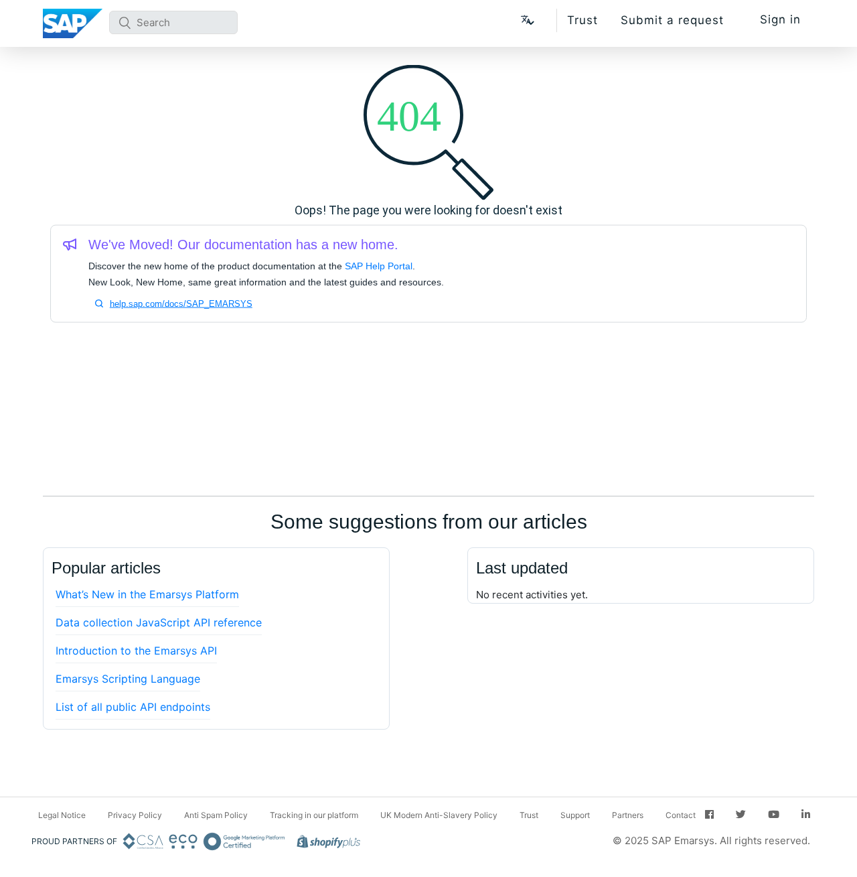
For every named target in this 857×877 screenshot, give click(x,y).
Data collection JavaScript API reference (159, 622)
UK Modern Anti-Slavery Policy (438, 815)
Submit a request (672, 20)
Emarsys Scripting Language (128, 678)
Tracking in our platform (314, 815)
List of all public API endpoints (133, 707)
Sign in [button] (780, 19)
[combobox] (173, 22)
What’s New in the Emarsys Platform (147, 594)
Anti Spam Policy (216, 815)
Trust (582, 20)
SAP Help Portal (378, 266)
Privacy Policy (135, 815)
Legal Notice (62, 815)
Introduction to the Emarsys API (136, 650)
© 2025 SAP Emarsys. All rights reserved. (711, 840)
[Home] (72, 23)
